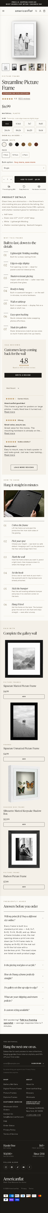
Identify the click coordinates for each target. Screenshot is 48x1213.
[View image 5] (40, 67)
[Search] (36, 11)
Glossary (30, 1093)
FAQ (5, 1121)
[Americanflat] (24, 11)
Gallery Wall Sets (10, 1084)
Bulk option (18, 162)
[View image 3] (23, 67)
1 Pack (5, 155)
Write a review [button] (23, 375)
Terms (31, 1188)
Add (24, 696)
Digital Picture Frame (12, 1089)
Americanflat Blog (33, 1089)
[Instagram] (5, 1167)
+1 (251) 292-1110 (33, 1115)
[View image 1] (5, 67)
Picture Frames (9, 1093)
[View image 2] (14, 67)
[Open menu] (3, 11)
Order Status (8, 1126)
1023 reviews (24, 99)
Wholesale (30, 1097)
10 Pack (15, 155)
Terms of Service (10, 1134)
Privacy (24, 1188)
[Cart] (44, 11)
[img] (11, 399)
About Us (30, 1084)
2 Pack (25, 155)
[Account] (40, 11)
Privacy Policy (9, 1130)
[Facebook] (29, 1167)
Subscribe (36, 1063)
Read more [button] (9, 412)
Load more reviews (24, 467)
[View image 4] (31, 67)
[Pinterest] (11, 1167)
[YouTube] (23, 1167)
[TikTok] (17, 1167)
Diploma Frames (10, 1097)
